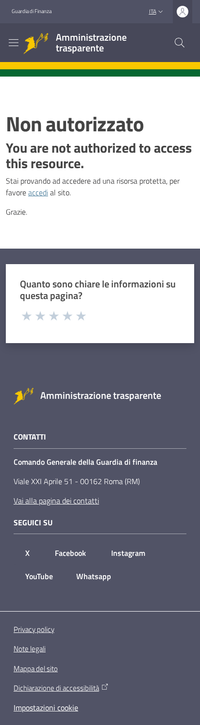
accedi (38, 192)
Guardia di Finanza (31, 11)
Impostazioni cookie (46, 707)
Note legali (30, 648)
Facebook (70, 553)
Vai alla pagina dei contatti (56, 500)
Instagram (128, 553)
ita (152, 11)
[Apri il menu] (13, 42)
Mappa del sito (36, 668)
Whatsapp (93, 576)
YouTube (39, 576)
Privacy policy (34, 629)
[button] (179, 42)
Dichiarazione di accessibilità (56, 688)
